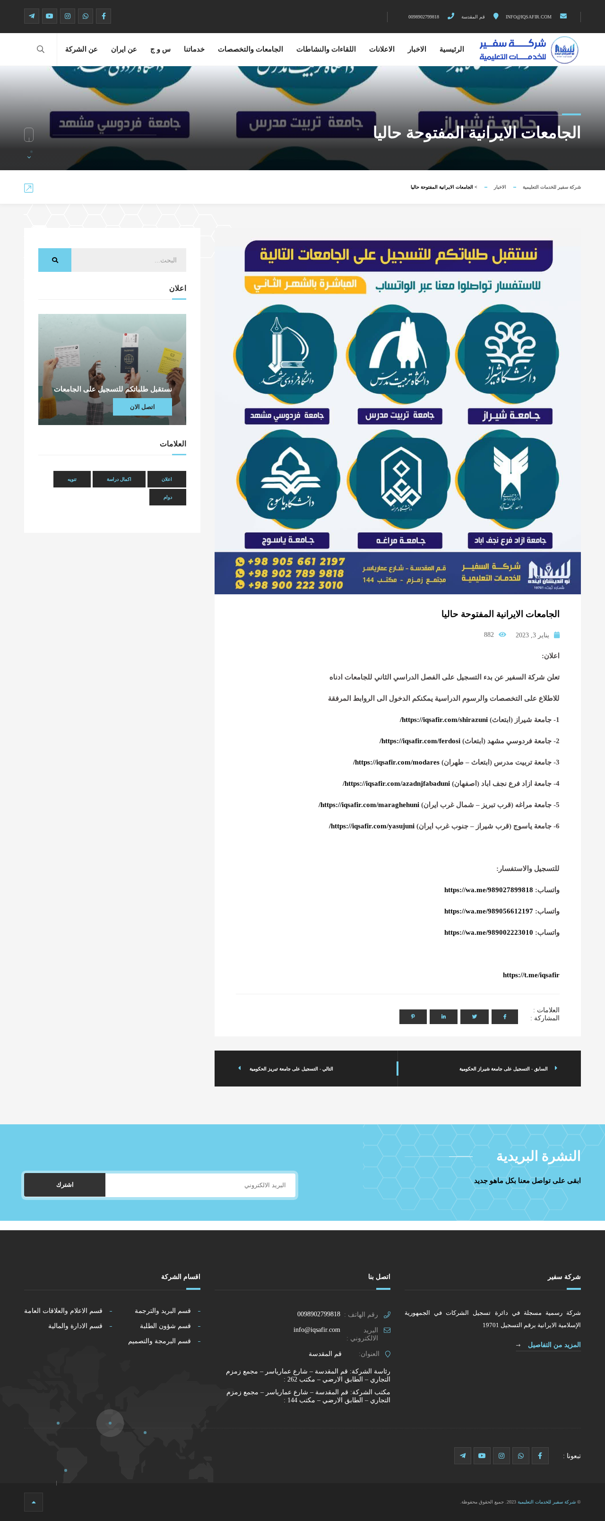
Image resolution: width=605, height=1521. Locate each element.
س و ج (160, 49)
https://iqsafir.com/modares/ (396, 762)
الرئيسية (452, 49)
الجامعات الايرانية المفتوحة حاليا (500, 614)
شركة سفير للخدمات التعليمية (552, 187)
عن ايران (124, 49)
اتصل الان (142, 406)
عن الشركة (81, 49)
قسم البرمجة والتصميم (159, 1341)
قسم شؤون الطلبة (165, 1326)
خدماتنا (194, 49)
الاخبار (417, 49)
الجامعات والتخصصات (250, 49)
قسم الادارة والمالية (75, 1326)
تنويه (72, 479)
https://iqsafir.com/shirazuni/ (444, 719)
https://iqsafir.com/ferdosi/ (420, 741)
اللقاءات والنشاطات (326, 49)
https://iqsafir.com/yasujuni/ (372, 826)
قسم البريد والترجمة (163, 1310)
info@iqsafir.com (529, 16)
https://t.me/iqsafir (531, 975)
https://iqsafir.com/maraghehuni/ (369, 804)
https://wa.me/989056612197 (488, 911)
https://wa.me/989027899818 (488, 890)
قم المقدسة (473, 16)
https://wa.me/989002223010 (488, 932)
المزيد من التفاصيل (553, 1344)
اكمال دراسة (119, 479)
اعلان (167, 479)
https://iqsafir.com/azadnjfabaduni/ (396, 783)
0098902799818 (424, 16)
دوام (168, 497)
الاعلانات (382, 49)
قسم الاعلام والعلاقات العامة (63, 1310)
